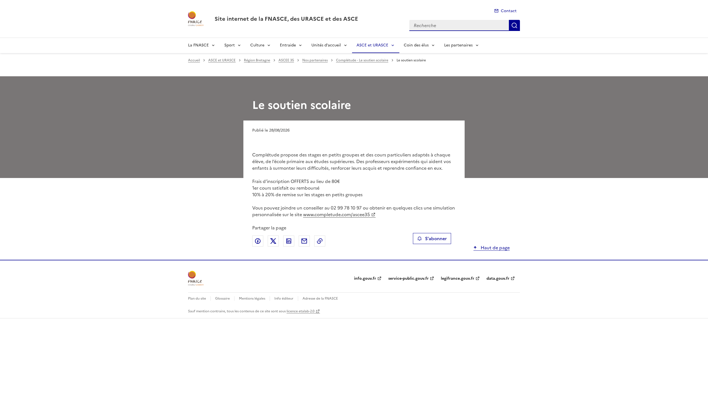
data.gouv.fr (497, 278)
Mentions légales (252, 298)
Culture (257, 45)
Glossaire (222, 298)
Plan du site (197, 298)
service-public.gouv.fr (408, 278)
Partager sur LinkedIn (288, 241)
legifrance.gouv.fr (457, 278)
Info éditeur (283, 298)
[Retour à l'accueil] (196, 278)
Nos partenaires (315, 60)
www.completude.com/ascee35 (336, 214)
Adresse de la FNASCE (320, 298)
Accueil (194, 60)
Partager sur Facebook (257, 241)
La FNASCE (198, 45)
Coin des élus (416, 45)
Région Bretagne (257, 60)
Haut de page (495, 247)
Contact (509, 11)
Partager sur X (273, 241)
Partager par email (304, 241)
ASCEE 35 (286, 60)
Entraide (288, 45)
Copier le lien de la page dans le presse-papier (319, 241)
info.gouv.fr (365, 278)
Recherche (514, 25)
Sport (229, 45)
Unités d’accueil (326, 45)
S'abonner (436, 238)
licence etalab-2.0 (300, 311)
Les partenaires (458, 45)
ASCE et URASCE (372, 45)
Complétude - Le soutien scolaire (362, 60)
